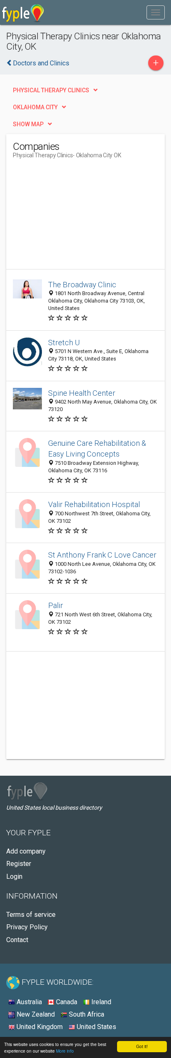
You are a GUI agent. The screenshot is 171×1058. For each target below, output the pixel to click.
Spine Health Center (81, 393)
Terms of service (31, 915)
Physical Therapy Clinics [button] (51, 90)
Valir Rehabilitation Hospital (94, 504)
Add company (26, 851)
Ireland (100, 1002)
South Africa (85, 1014)
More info (65, 1051)
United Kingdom (39, 1027)
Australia (28, 1002)
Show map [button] (28, 124)
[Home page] (23, 12)
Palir (55, 605)
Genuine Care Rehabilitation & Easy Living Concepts (97, 448)
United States (95, 1027)
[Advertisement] (75, 217)
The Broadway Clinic (82, 284)
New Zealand (35, 1014)
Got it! (142, 1046)
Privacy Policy (27, 927)
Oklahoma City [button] (35, 107)
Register (18, 864)
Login (14, 876)
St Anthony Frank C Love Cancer (102, 555)
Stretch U (64, 342)
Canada (65, 1002)
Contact (17, 940)
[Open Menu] (156, 12)
